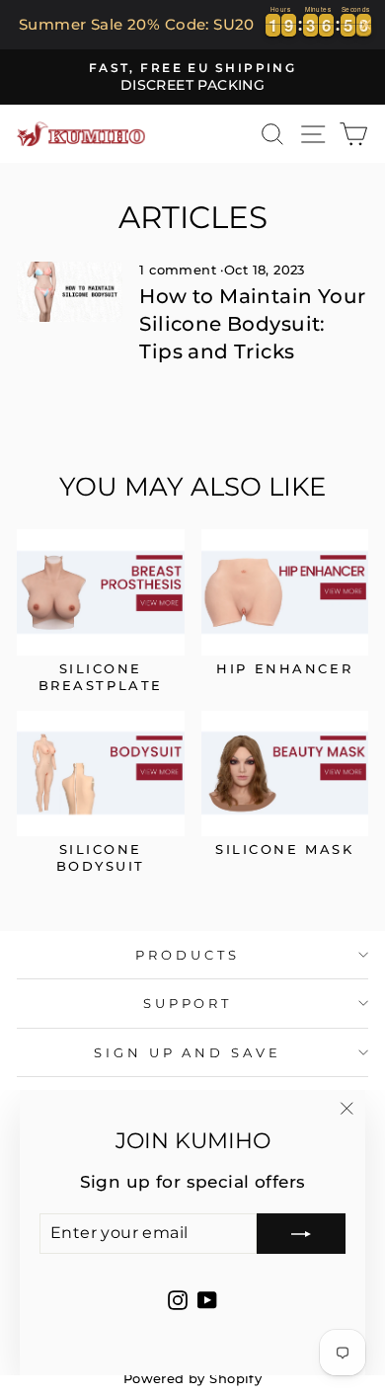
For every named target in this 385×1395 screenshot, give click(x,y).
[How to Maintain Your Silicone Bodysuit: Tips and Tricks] (69, 291)
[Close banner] (365, 24)
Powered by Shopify (192, 1378)
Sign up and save (188, 1052)
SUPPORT (188, 1003)
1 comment (179, 270)
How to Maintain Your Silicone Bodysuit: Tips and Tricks (252, 323)
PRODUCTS (187, 955)
